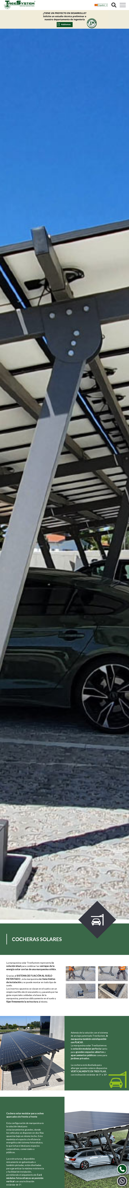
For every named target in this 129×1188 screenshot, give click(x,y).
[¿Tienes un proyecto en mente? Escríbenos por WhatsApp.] (122, 1181)
